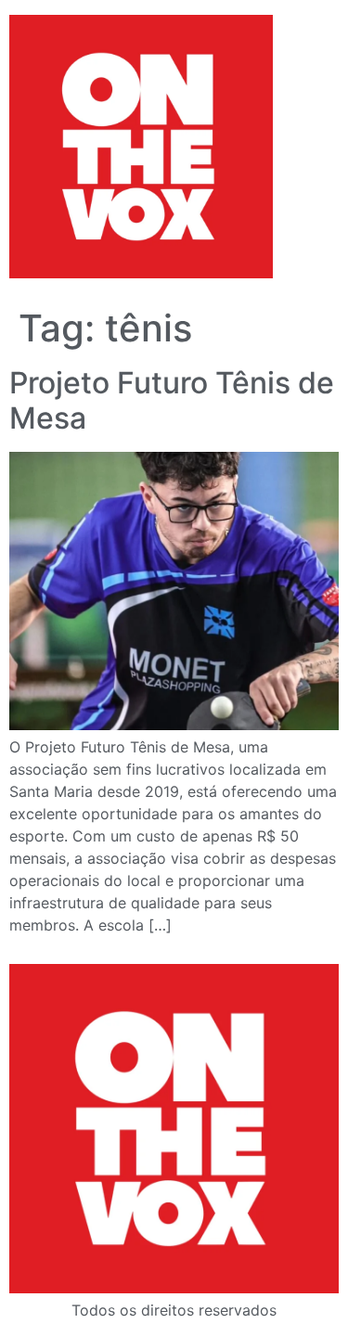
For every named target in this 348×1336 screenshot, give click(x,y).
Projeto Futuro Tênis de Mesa (171, 400)
